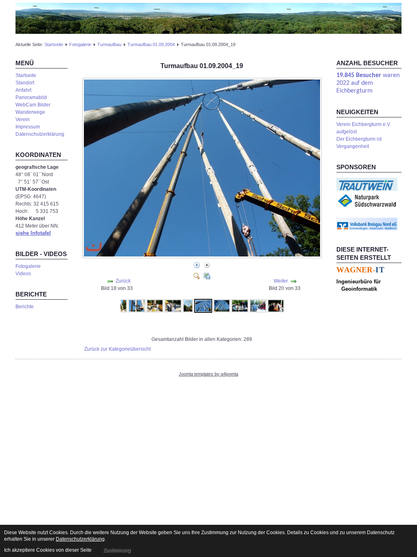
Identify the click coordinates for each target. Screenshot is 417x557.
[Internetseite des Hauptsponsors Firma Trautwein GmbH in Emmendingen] (366, 184)
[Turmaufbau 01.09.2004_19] (203, 305)
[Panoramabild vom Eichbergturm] (208, 18)
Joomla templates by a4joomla (208, 373)
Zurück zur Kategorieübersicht (117, 349)
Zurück (123, 281)
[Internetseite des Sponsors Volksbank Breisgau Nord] (366, 224)
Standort (24, 83)
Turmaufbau (109, 44)
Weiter (281, 281)
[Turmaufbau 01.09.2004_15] (136, 305)
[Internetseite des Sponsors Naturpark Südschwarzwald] (366, 200)
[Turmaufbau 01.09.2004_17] (173, 305)
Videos (23, 273)
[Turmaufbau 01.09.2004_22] (258, 305)
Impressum (27, 127)
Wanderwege (30, 112)
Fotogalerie (80, 44)
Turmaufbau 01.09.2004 (151, 44)
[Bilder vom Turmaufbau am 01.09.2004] (202, 256)
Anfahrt (23, 90)
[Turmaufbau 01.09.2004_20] (221, 305)
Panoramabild (31, 97)
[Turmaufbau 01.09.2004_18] (188, 305)
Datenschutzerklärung (39, 134)
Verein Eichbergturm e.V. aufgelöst (363, 128)
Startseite (53, 44)
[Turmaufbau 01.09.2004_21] (239, 305)
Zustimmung (116, 550)
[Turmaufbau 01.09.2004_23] (276, 305)
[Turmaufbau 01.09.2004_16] (155, 305)
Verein (22, 119)
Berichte (24, 306)
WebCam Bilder (32, 105)
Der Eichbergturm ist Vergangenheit (359, 142)
